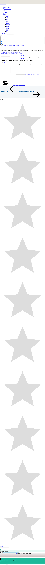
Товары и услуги (5, 13)
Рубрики (1, 552)
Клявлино (7, 21)
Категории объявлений (4, 6)
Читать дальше (22, 51)
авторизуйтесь (2, 546)
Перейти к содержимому (3, 4)
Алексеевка (7, 15)
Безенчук (7, 16)
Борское (7, 17)
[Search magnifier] (1, 35)
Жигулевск (7, 18)
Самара (7, 27)
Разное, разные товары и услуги (21, 85)
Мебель (4, 10)
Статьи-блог (3, 33)
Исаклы (7, 19)
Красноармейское (8, 22)
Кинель (7, 20)
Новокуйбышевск (8, 24)
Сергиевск (7, 28)
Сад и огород (4, 14)
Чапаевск (7, 30)
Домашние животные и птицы (7, 9)
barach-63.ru (16, 553)
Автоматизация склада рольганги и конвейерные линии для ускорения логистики (10, 52)
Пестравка (7, 26)
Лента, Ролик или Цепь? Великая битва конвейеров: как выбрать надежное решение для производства (13, 45)
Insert (7, 564)
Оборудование (5, 11)
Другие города (8, 32)
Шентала (7, 31)
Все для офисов (5, 8)
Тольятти (7, 29)
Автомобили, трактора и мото (6, 7)
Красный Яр (7, 23)
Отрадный (7, 25)
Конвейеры (6, 12)
